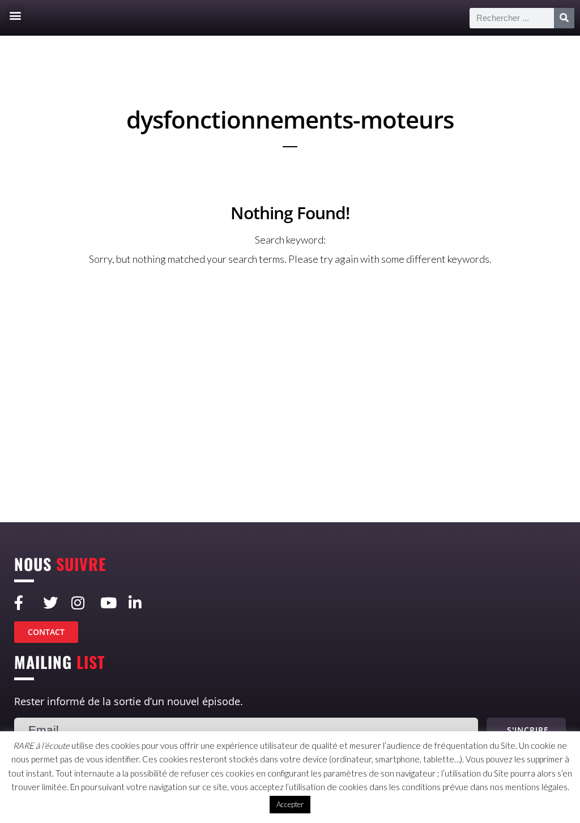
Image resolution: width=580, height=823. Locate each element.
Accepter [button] (290, 804)
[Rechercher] (564, 18)
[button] (15, 15)
